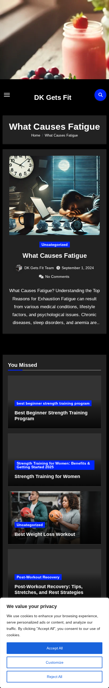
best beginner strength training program (53, 403)
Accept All (55, 648)
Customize (54, 662)
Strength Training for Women (47, 476)
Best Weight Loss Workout (45, 534)
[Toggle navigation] (7, 95)
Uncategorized (55, 244)
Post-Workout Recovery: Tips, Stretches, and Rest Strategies (49, 589)
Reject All (54, 677)
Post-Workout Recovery (38, 577)
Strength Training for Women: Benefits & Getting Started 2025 (53, 465)
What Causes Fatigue (54, 255)
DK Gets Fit (52, 97)
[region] (54, 643)
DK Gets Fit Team (39, 268)
